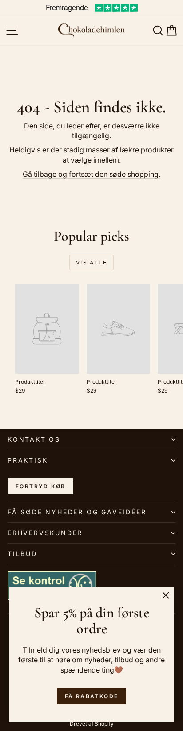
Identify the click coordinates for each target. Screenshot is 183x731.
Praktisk (28, 460)
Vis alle (91, 262)
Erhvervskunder (45, 533)
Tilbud (22, 553)
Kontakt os (34, 439)
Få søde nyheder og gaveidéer (77, 512)
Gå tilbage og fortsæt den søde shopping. (91, 174)
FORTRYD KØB (40, 486)
